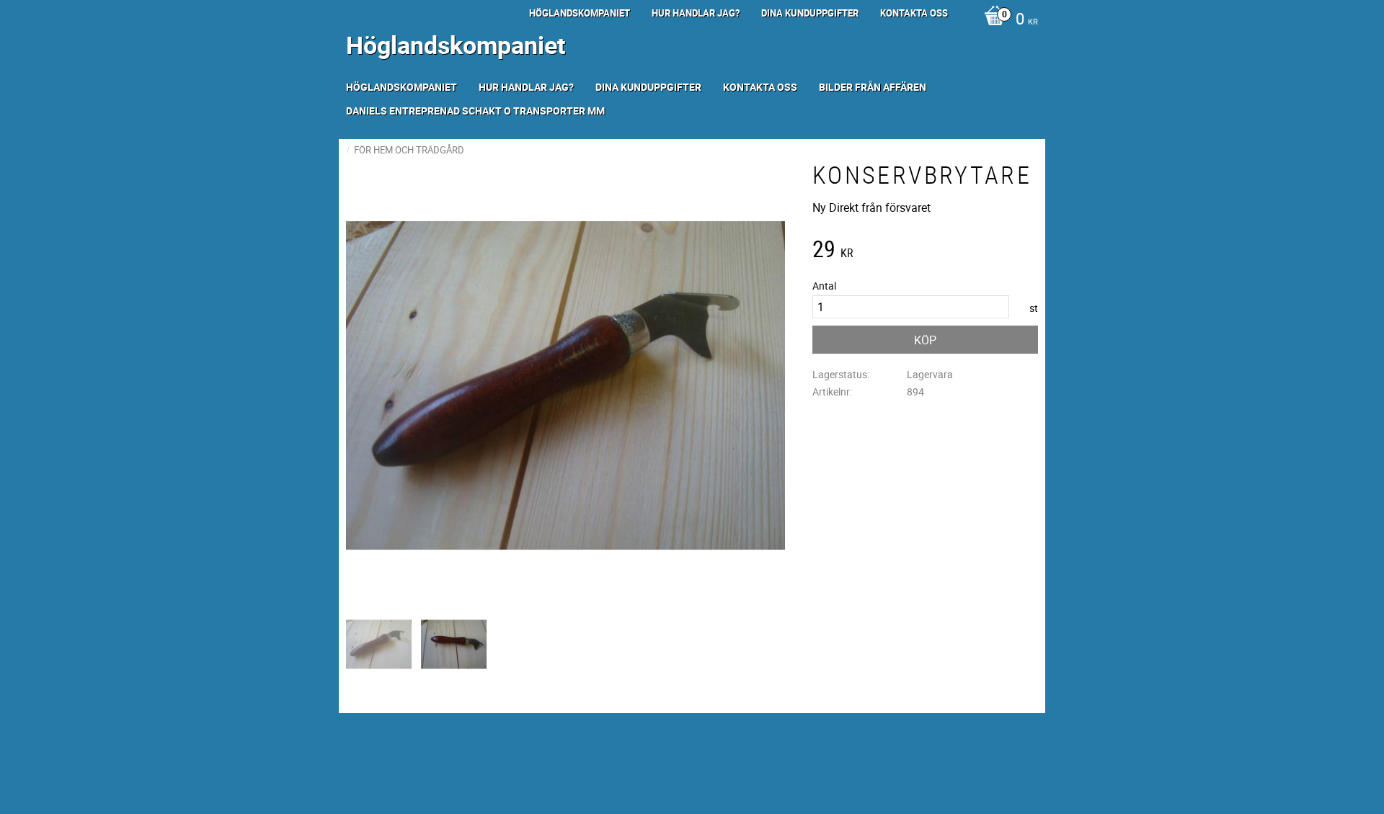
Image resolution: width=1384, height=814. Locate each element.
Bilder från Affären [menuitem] (872, 87)
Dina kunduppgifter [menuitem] (810, 12)
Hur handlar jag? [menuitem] (696, 12)
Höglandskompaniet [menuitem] (579, 12)
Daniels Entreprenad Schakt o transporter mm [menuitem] (475, 110)
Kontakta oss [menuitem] (914, 12)
